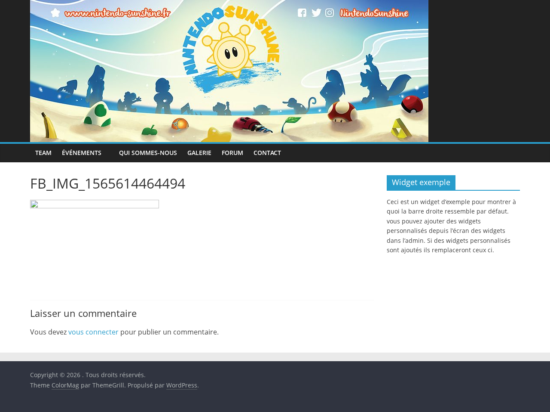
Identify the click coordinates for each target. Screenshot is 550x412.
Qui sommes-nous (148, 153)
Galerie (199, 153)
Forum (232, 153)
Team (43, 153)
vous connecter (93, 332)
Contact (267, 153)
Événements (81, 153)
